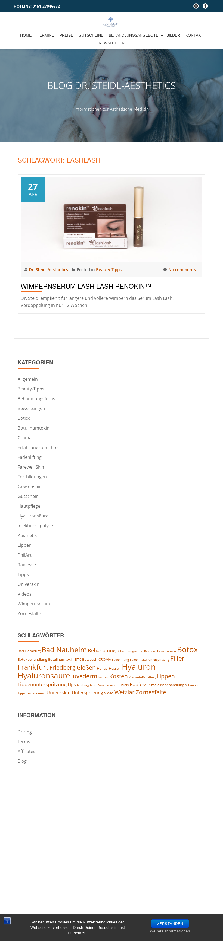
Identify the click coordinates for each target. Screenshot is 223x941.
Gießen (86, 667)
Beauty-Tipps (109, 269)
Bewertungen (31, 408)
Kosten (118, 676)
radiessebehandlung (167, 684)
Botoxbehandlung (32, 659)
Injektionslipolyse (35, 526)
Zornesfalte (29, 613)
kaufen (103, 677)
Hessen (115, 668)
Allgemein (28, 379)
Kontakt (194, 35)
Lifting (151, 677)
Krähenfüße (137, 677)
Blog (22, 761)
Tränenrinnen (35, 693)
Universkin (28, 584)
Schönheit (192, 685)
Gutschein (28, 496)
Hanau (102, 668)
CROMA (104, 659)
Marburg (83, 685)
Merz (93, 685)
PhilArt (25, 555)
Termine (45, 35)
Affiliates (26, 751)
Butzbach (89, 659)
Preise (66, 35)
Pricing (25, 732)
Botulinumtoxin (33, 428)
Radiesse (27, 565)
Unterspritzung (87, 693)
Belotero (150, 651)
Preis (125, 684)
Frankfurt (33, 667)
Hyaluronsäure (33, 516)
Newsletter (112, 43)
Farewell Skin (31, 467)
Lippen (25, 545)
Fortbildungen (32, 477)
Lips (72, 685)
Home (26, 35)
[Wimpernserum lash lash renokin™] (111, 219)
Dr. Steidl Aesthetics (49, 269)
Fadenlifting (30, 457)
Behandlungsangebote (133, 35)
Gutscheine (91, 35)
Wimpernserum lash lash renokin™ (86, 286)
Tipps (23, 574)
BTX (78, 659)
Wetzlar (124, 692)
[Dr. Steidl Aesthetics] (111, 21)
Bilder (173, 35)
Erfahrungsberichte (38, 447)
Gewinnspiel (30, 486)
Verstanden (170, 924)
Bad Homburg (29, 650)
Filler (177, 658)
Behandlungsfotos (36, 399)
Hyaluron (139, 666)
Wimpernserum (34, 604)
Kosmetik (27, 535)
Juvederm (84, 676)
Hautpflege (29, 506)
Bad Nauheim (64, 649)
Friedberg (62, 667)
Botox (24, 418)
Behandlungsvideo (130, 651)
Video (108, 693)
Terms (24, 742)
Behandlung (102, 650)
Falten (134, 660)
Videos (25, 594)
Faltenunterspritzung (154, 660)
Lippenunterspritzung (42, 684)
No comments (182, 269)
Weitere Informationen (170, 931)
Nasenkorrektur (109, 685)
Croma (25, 438)
